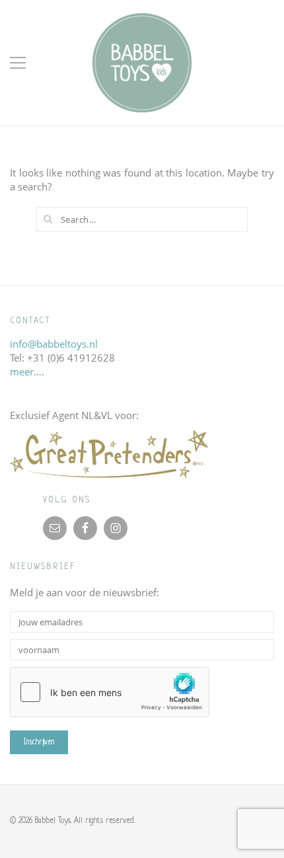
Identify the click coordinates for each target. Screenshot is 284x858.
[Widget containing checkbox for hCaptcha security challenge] (109, 692)
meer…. (27, 371)
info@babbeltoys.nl (54, 343)
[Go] (48, 219)
